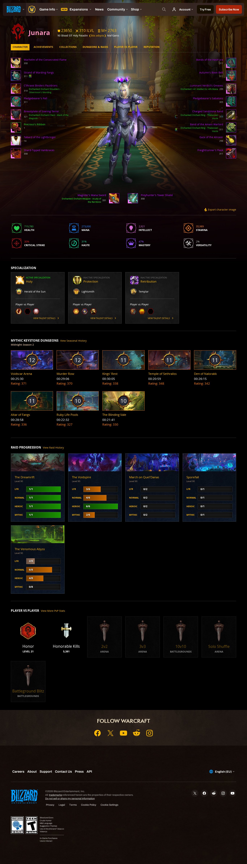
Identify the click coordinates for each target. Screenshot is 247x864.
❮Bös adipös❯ (97, 35)
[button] (107, 30)
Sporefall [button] (192, 477)
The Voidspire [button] (81, 477)
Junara (39, 32)
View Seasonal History (73, 340)
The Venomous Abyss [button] (30, 549)
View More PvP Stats (53, 610)
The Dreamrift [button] (25, 477)
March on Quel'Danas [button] (144, 477)
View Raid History (53, 447)
